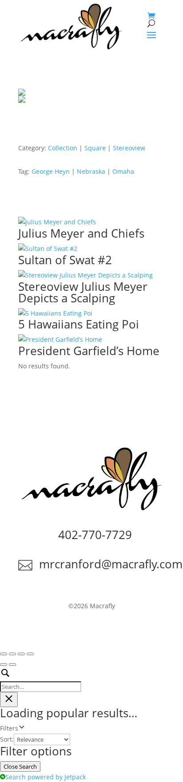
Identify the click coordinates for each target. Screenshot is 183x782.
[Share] (21, 654)
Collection (62, 148)
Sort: (7, 739)
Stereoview (129, 148)
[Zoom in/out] (3, 654)
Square (95, 148)
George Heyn (51, 171)
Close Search (20, 766)
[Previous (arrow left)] (3, 664)
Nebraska (91, 171)
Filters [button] (21, 728)
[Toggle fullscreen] (12, 654)
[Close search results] (9, 699)
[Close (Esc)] (30, 654)
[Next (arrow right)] (12, 664)
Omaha (123, 171)
